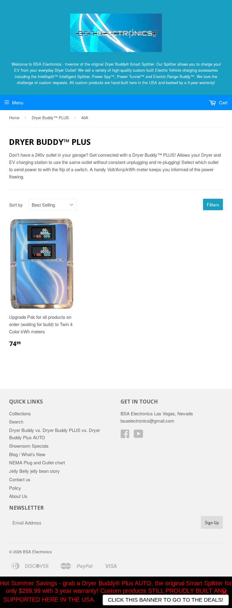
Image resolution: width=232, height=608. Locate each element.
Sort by (16, 205)
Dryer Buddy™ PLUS (50, 117)
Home (14, 117)
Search (16, 421)
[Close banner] (224, 592)
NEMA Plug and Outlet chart (37, 462)
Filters (213, 205)
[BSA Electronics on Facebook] (125, 435)
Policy (15, 488)
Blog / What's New (27, 454)
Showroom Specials (29, 446)
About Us (18, 496)
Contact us (20, 479)
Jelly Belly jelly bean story (34, 471)
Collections (20, 413)
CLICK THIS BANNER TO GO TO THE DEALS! (165, 600)
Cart (222, 102)
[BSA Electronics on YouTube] (138, 435)
